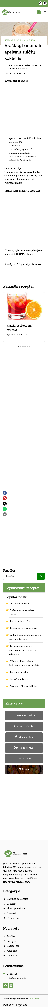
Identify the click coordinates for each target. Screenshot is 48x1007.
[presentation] (24, 306)
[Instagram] (45, 3)
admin (12, 335)
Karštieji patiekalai (17, 898)
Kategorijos (13, 945)
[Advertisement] (24, 111)
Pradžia (8, 65)
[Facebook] (40, 3)
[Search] (41, 576)
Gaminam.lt (35, 998)
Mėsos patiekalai (16, 908)
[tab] (18, 346)
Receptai (12, 941)
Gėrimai (8, 40)
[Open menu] (44, 12)
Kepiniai (11, 903)
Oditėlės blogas (24, 254)
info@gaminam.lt (16, 977)
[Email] (5, 514)
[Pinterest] (5, 498)
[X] (5, 504)
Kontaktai (12, 955)
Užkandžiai (13, 918)
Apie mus (12, 950)
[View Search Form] (39, 12)
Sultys (31, 40)
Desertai (11, 913)
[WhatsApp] (5, 509)
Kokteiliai (20, 40)
